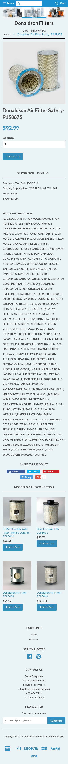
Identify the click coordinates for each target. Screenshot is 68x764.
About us (34, 639)
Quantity (8, 137)
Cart (62, 3)
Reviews (43, 173)
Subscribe (56, 720)
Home (6, 34)
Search (34, 634)
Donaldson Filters (34, 23)
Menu (10, 3)
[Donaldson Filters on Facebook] (29, 657)
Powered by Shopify (53, 736)
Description (25, 173)
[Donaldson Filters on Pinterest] (38, 657)
